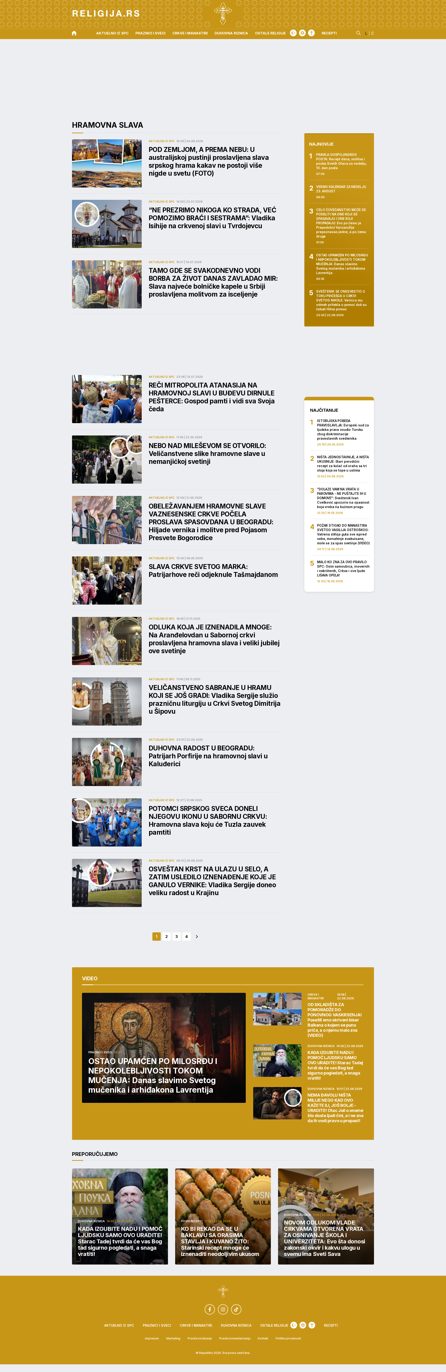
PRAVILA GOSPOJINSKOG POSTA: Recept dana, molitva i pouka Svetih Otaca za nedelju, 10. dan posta (341, 161)
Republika (206, 1353)
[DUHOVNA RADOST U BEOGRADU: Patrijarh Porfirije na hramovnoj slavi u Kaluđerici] (107, 762)
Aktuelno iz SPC (112, 33)
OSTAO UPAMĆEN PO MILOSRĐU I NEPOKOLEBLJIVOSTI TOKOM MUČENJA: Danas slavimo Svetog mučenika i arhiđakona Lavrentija (342, 264)
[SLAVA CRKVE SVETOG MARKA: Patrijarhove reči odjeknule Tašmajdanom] (107, 580)
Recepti (329, 33)
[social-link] (210, 1309)
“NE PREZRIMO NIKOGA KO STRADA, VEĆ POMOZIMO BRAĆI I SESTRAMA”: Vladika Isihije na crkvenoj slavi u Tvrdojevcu (212, 218)
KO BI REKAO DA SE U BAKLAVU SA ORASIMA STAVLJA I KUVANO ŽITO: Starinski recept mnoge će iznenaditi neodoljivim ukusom (220, 1241)
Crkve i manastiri (190, 33)
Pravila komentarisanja (234, 1338)
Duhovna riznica (231, 33)
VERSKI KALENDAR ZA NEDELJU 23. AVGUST (341, 189)
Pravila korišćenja (200, 1338)
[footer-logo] (223, 1292)
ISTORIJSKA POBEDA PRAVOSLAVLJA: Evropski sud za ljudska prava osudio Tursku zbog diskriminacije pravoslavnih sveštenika (343, 429)
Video (90, 978)
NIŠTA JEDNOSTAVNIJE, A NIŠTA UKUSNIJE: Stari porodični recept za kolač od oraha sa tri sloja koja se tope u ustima (343, 463)
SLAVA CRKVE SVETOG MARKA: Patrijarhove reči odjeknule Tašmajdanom (213, 571)
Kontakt (263, 1338)
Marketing (173, 1338)
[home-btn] (74, 33)
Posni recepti (191, 1221)
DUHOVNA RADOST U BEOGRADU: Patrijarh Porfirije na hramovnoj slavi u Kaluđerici (208, 756)
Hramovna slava (107, 125)
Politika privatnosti (288, 1338)
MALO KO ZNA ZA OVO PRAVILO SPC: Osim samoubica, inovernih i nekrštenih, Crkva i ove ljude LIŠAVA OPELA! (343, 568)
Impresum (152, 1338)
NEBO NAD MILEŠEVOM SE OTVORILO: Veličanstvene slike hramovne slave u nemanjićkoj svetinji (207, 453)
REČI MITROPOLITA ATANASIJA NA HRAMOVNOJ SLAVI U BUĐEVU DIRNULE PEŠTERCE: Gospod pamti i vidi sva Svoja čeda (212, 397)
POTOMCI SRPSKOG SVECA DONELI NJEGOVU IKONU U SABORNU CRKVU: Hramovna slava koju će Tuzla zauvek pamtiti (208, 820)
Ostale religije (270, 33)
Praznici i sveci (150, 33)
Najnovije (321, 144)
